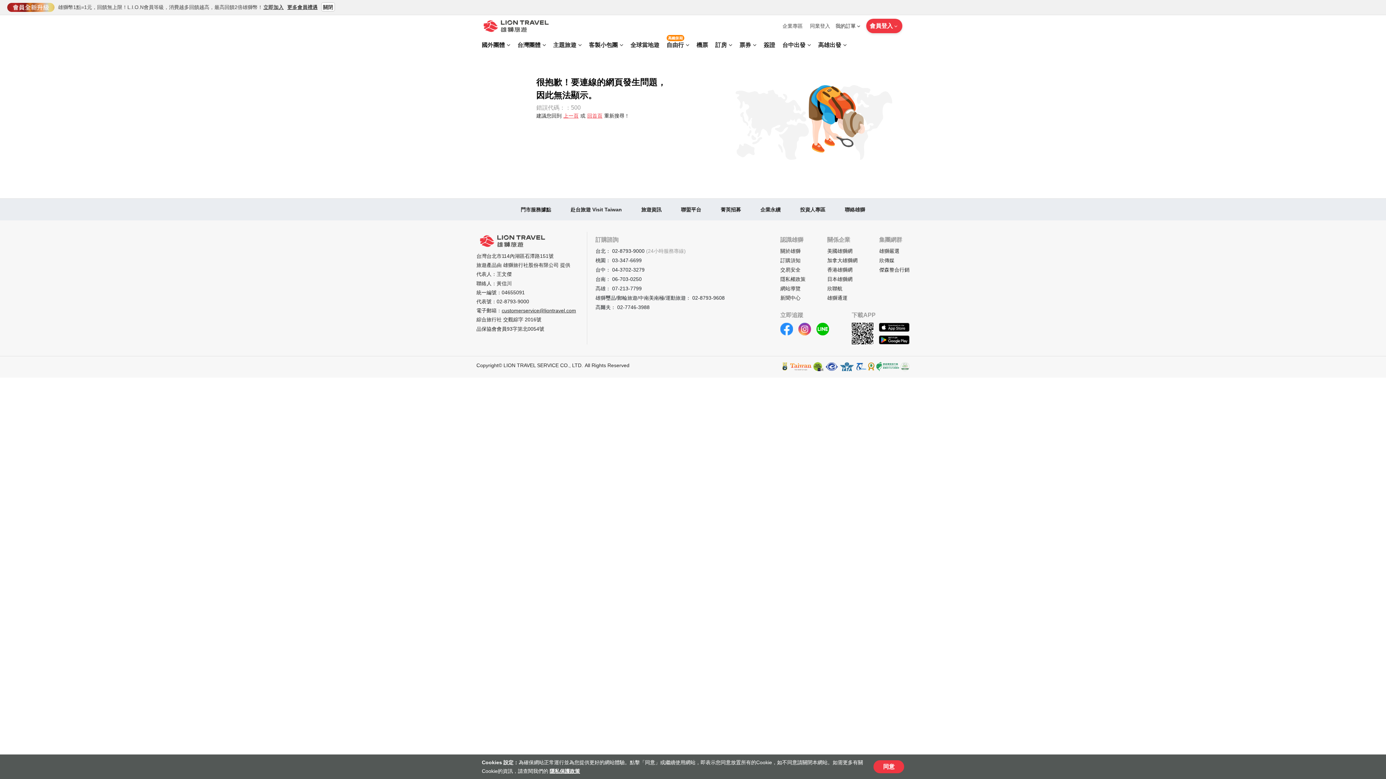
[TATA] (831, 366)
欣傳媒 (886, 260)
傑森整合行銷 (894, 270)
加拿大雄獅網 (842, 260)
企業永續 (770, 209)
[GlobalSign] (785, 366)
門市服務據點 (536, 209)
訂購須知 (790, 260)
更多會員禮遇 (302, 7)
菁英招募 (731, 209)
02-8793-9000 (513, 301)
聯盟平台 (691, 209)
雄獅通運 (837, 298)
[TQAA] (860, 366)
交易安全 (790, 270)
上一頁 (571, 116)
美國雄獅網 (840, 251)
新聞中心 (790, 298)
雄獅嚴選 (889, 251)
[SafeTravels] (818, 366)
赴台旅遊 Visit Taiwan (596, 209)
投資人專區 (812, 209)
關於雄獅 (790, 251)
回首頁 (594, 116)
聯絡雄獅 (855, 209)
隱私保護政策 (565, 771)
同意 (889, 766)
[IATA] (847, 366)
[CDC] (871, 366)
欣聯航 (834, 288)
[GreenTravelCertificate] (905, 366)
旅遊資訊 (651, 209)
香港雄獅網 (840, 270)
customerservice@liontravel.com (539, 310)
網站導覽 (790, 288)
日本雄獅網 (840, 279)
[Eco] (887, 366)
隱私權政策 (793, 279)
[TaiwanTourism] (801, 366)
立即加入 (273, 7)
